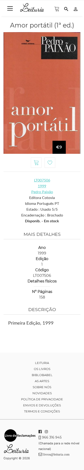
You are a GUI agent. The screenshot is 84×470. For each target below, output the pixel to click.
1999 (42, 186)
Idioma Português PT (42, 204)
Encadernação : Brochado (42, 215)
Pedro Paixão (42, 192)
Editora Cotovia (42, 198)
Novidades (42, 393)
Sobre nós (42, 387)
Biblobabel (42, 375)
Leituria (42, 363)
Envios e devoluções (42, 405)
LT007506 (42, 180)
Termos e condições (42, 411)
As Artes (42, 381)
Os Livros (42, 369)
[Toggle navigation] (10, 8)
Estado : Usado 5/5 (42, 209)
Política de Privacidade (42, 399)
